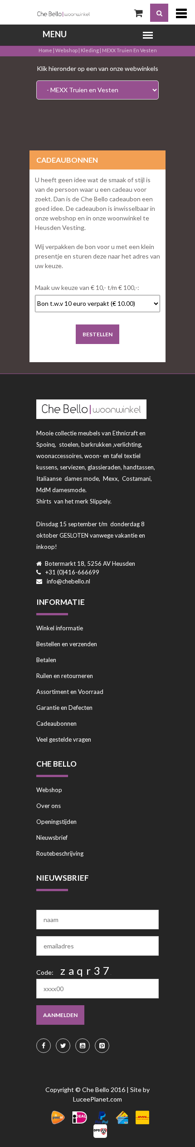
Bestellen (97, 334)
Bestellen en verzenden (66, 644)
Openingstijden (56, 821)
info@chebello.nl (68, 581)
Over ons (48, 805)
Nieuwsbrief (52, 837)
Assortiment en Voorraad (69, 691)
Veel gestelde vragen (63, 739)
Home (45, 50)
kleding (90, 50)
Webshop (66, 50)
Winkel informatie (59, 628)
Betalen (46, 659)
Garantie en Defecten (64, 707)
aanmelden (60, 1015)
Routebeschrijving (59, 853)
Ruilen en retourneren (64, 675)
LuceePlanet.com (97, 1099)
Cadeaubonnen (56, 723)
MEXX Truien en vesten (129, 50)
